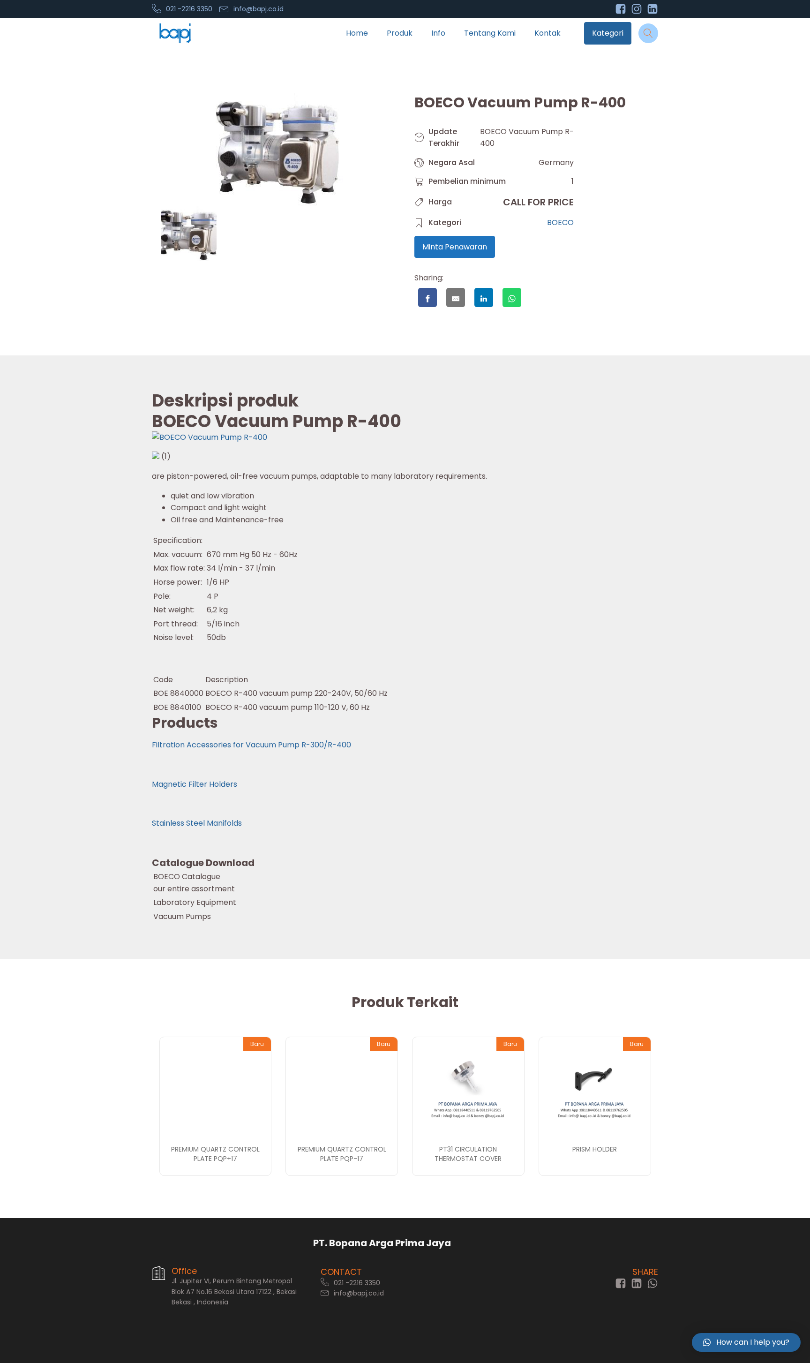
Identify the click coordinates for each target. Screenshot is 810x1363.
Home (357, 33)
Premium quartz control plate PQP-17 (342, 1154)
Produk (399, 33)
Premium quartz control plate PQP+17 (215, 1154)
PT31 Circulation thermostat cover (468, 1154)
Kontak (547, 33)
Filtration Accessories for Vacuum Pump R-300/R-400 (251, 744)
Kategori (607, 33)
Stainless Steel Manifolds (197, 823)
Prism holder (594, 1149)
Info (438, 33)
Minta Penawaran (454, 246)
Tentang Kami (490, 33)
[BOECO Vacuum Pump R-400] (209, 437)
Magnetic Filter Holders (194, 784)
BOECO (560, 222)
